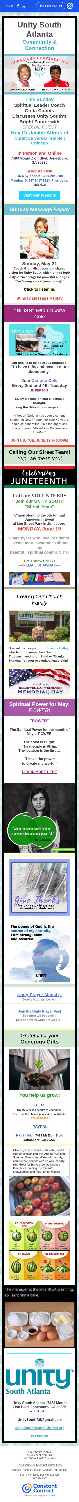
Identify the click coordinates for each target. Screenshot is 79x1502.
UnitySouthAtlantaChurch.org (40, 1428)
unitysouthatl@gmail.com (44, 1474)
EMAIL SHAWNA (39, 565)
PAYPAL (39, 1126)
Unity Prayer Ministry (39, 994)
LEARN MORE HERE (39, 772)
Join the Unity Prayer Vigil (39, 1011)
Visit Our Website (39, 195)
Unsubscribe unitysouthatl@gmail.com (40, 1465)
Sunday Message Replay (39, 298)
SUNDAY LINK (39, 171)
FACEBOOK (39, 1436)
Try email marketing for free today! (40, 1496)
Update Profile (20, 1469)
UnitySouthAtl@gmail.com (40, 1419)
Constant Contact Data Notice (49, 1469)
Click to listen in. (39, 289)
